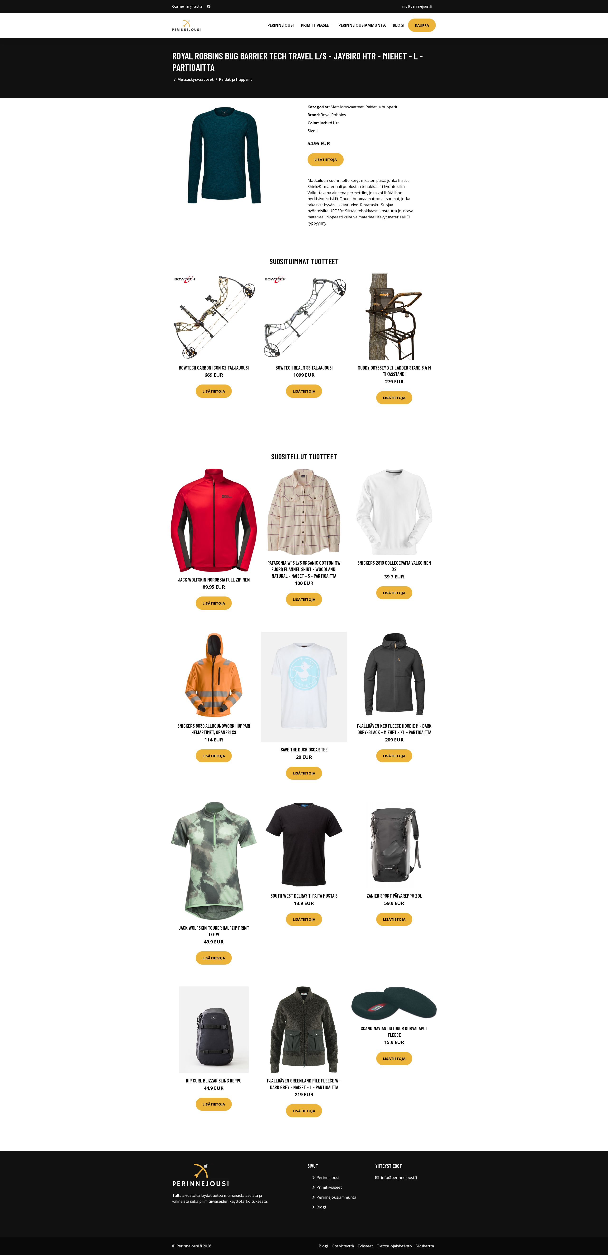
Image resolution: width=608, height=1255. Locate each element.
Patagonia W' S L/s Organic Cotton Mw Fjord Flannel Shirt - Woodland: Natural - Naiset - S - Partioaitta (304, 569)
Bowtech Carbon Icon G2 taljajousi (214, 367)
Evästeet (365, 1246)
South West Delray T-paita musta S (304, 896)
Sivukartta (425, 1246)
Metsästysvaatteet (195, 79)
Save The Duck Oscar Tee (304, 749)
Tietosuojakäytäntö (394, 1246)
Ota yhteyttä (343, 1246)
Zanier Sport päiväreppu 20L (394, 896)
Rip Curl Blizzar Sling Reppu (214, 1080)
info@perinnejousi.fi (417, 6)
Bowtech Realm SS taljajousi (304, 367)
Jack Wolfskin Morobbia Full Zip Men (214, 579)
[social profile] (208, 6)
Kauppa (422, 25)
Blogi (398, 25)
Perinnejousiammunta (362, 25)
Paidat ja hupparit (235, 79)
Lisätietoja (325, 159)
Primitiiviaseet (316, 25)
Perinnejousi (280, 25)
